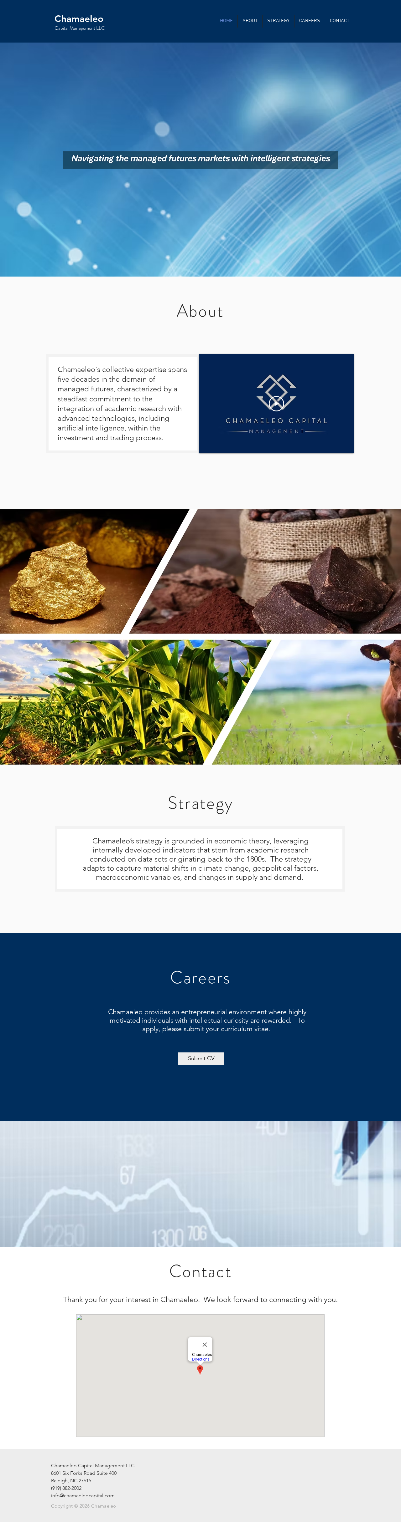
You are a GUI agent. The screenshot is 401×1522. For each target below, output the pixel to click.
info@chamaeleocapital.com (83, 1496)
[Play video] (276, 403)
